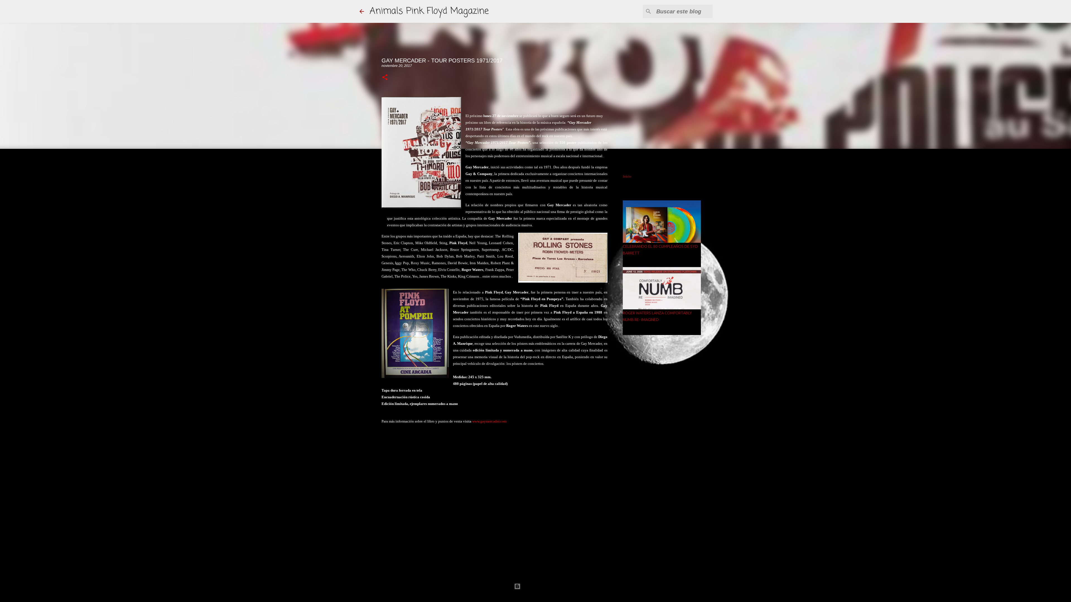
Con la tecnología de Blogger (539, 586)
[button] (385, 77)
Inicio (627, 176)
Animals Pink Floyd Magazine (429, 11)
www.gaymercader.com (489, 421)
